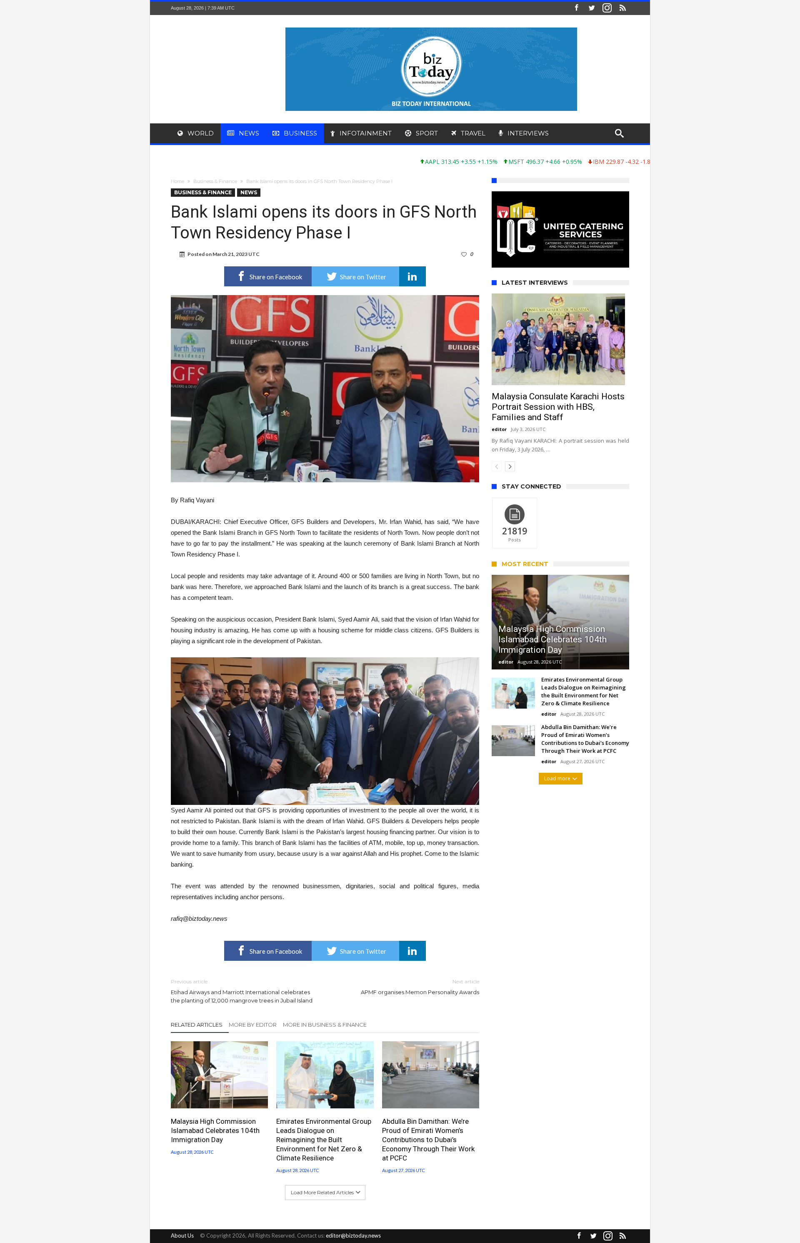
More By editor (253, 1024)
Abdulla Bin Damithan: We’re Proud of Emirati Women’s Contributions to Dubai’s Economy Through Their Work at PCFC (428, 1139)
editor (499, 452)
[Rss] (622, 8)
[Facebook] (576, 8)
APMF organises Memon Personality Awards (420, 986)
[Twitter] (591, 8)
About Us (182, 1235)
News (248, 192)
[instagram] (607, 8)
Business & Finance (215, 181)
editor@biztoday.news (353, 1235)
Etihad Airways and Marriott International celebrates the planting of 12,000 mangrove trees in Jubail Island (241, 991)
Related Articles (196, 1024)
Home (177, 181)
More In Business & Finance (325, 1024)
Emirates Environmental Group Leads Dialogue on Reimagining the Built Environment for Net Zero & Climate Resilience (323, 1139)
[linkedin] (412, 276)
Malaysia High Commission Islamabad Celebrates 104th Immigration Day (215, 1130)
